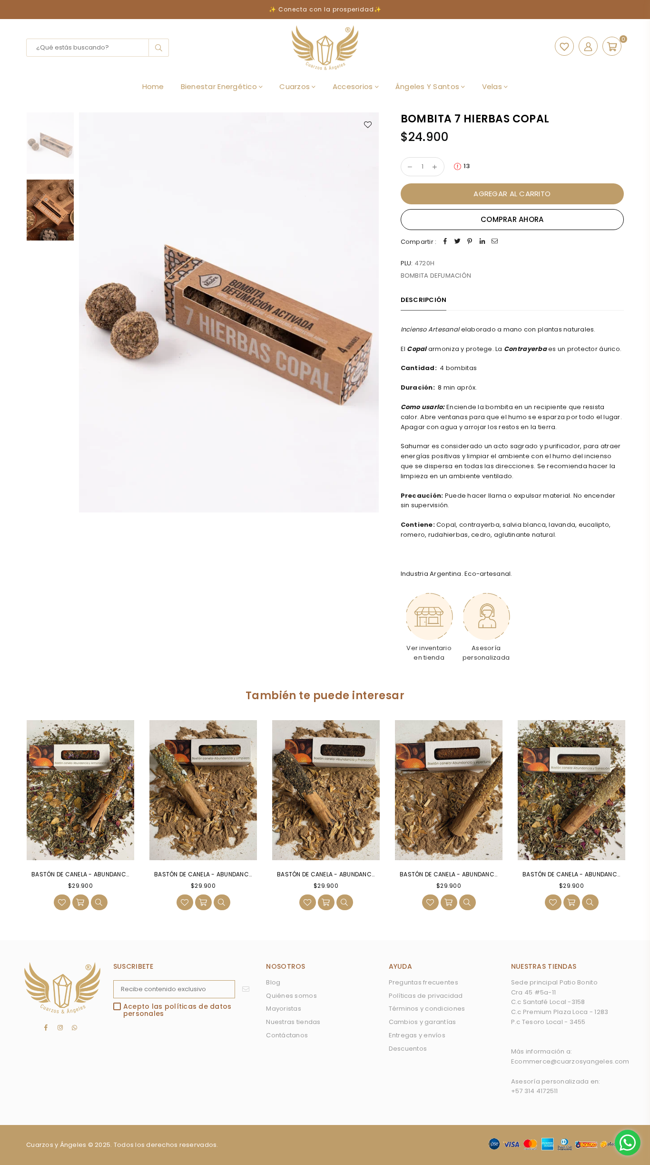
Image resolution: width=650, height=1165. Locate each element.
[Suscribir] (245, 989)
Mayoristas (283, 1008)
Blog (273, 982)
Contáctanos (287, 1035)
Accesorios (354, 86)
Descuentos (408, 1048)
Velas (493, 86)
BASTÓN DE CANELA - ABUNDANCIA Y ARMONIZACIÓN (107, 874)
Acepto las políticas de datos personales (177, 1010)
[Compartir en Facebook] (445, 242)
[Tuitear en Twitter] (457, 242)
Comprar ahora (512, 219)
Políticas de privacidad (426, 995)
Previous (87, 312)
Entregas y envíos (417, 1035)
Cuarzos (295, 86)
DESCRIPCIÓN (424, 299)
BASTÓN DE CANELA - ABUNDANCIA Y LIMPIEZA (219, 874)
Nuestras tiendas (293, 1021)
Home (153, 86)
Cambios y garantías (422, 1021)
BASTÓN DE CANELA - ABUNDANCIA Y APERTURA (467, 874)
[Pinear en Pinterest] (469, 242)
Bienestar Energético (220, 86)
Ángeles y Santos (428, 86)
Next (371, 312)
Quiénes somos (291, 995)
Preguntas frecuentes (423, 982)
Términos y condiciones (427, 1008)
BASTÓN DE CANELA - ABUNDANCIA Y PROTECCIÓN (349, 874)
